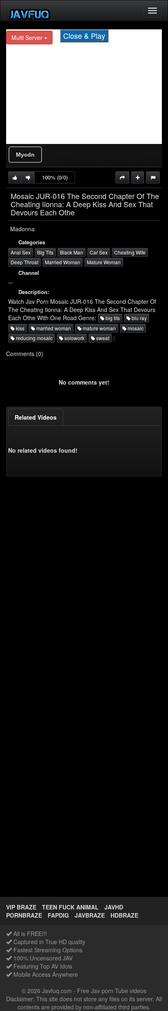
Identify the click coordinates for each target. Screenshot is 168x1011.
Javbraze (90, 915)
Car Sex (99, 252)
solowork (73, 337)
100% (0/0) (55, 177)
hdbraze (124, 915)
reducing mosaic (34, 337)
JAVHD (113, 907)
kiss (19, 328)
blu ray (138, 317)
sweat (102, 337)
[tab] (35, 417)
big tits (112, 317)
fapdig (58, 915)
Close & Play (84, 35)
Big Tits (45, 252)
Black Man (71, 252)
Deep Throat (24, 262)
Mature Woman (104, 262)
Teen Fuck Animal (70, 907)
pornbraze (24, 915)
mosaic (135, 328)
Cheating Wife (130, 252)
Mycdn (25, 154)
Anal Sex (21, 252)
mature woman (99, 328)
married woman (53, 328)
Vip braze (21, 907)
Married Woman (62, 262)
